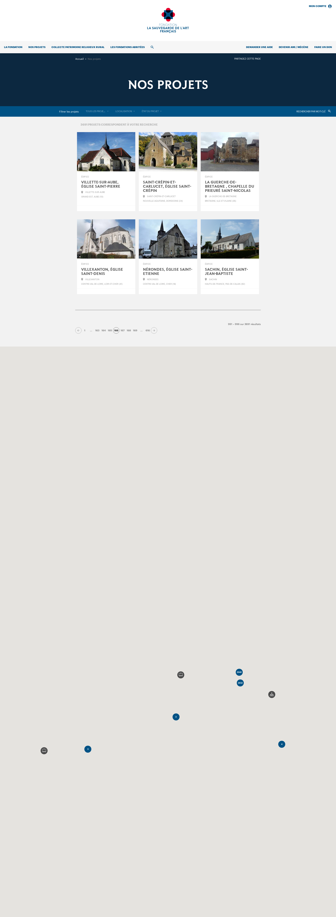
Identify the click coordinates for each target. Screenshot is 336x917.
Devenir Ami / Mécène (293, 47)
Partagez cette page (247, 58)
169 (135, 330)
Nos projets (37, 47)
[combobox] (97, 111)
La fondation (13, 47)
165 (110, 330)
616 (148, 330)
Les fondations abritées (127, 47)
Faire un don (323, 47)
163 (97, 330)
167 (123, 330)
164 (104, 330)
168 (129, 330)
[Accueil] (168, 20)
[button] (271, 694)
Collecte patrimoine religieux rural (77, 47)
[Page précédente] (78, 330)
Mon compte (317, 6)
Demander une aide (259, 47)
